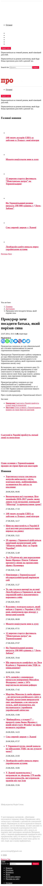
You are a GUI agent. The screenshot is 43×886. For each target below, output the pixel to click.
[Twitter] (28, 341)
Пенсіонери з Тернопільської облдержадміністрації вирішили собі (22, 577)
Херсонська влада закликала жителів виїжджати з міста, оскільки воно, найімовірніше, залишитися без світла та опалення (21, 481)
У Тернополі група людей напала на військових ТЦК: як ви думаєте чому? (24, 749)
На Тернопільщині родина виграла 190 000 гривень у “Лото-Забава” (23, 206)
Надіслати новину (13, 42)
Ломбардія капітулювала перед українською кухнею (22, 248)
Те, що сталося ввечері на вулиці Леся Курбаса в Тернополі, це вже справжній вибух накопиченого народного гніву (23, 593)
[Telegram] (24, 341)
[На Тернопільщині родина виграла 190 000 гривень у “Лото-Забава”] (24, 193)
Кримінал (10, 37)
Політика (9, 35)
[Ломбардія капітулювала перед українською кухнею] (24, 237)
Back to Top (5, 859)
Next (10, 254)
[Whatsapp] (7, 341)
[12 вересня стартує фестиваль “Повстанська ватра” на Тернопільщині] (24, 169)
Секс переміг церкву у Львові (21, 227)
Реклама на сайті (12, 44)
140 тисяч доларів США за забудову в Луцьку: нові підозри (22, 138)
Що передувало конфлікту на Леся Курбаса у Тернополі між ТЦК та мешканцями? (24, 665)
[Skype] (11, 341)
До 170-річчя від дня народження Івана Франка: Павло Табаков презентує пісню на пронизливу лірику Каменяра (23, 561)
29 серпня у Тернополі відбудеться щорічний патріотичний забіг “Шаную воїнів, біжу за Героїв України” (23, 544)
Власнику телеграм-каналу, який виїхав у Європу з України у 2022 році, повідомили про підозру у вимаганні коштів (23, 610)
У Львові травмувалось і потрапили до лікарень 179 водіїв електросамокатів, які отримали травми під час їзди (23, 776)
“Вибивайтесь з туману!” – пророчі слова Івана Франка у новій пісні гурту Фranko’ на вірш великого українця (23, 723)
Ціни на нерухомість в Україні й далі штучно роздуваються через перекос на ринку (23, 528)
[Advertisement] (21, 278)
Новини (9, 33)
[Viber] (20, 341)
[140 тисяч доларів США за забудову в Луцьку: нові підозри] (24, 128)
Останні (9, 25)
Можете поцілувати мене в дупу (22, 159)
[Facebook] (3, 341)
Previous (4, 254)
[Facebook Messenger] (15, 341)
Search (35, 67)
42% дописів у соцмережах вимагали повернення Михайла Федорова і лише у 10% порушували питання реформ (22, 681)
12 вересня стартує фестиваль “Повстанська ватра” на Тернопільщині (21, 181)
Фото (8, 40)
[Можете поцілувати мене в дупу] (24, 150)
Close (3, 861)
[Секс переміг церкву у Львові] (24, 218)
